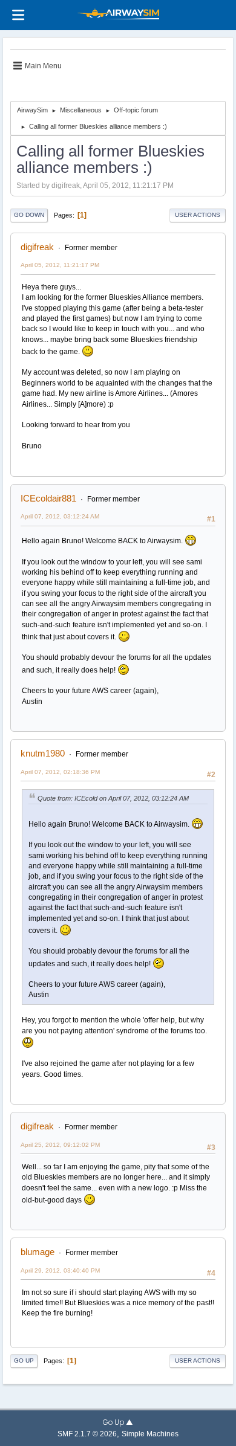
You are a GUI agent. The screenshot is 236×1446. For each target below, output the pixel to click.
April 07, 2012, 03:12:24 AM (60, 516)
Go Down (29, 214)
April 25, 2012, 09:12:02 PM (60, 1144)
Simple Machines (150, 1434)
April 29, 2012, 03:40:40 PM (60, 1270)
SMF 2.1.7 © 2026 (87, 1434)
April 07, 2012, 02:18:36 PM (60, 772)
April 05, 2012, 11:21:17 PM (60, 265)
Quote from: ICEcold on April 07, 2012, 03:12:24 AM (113, 798)
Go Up (24, 1360)
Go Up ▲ (118, 1422)
